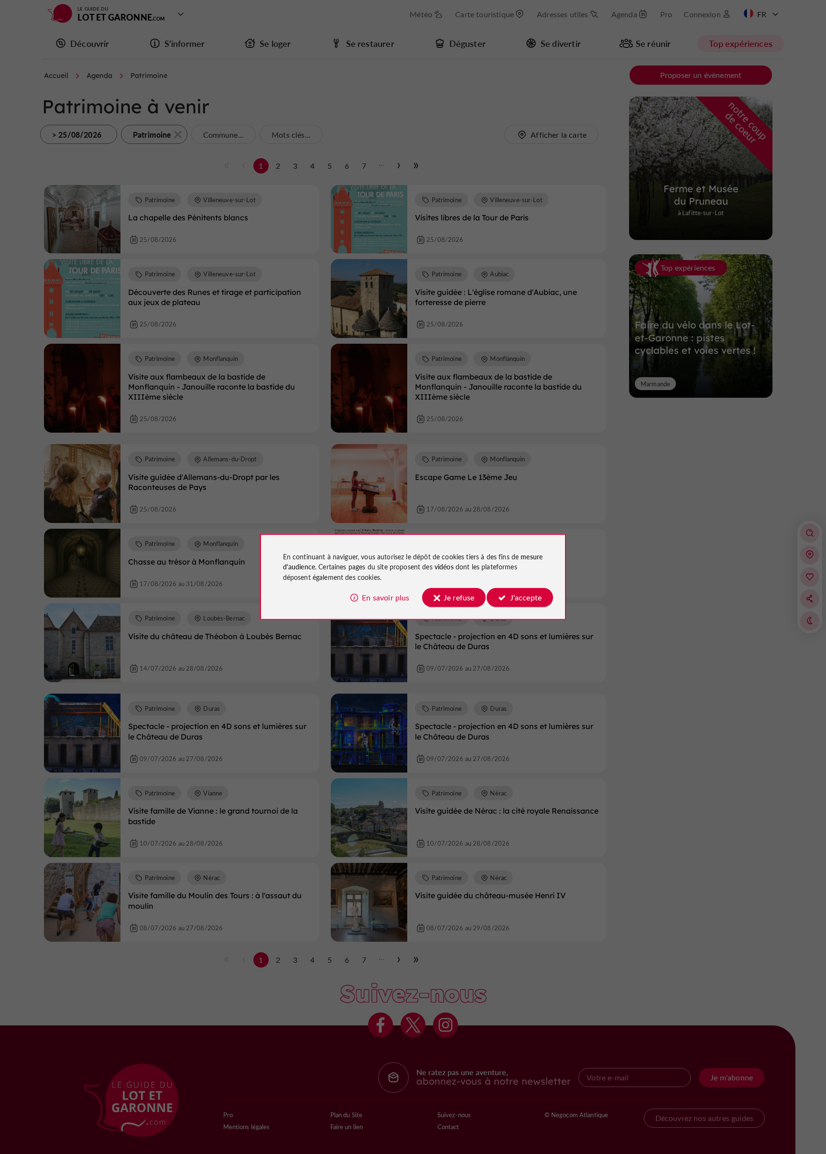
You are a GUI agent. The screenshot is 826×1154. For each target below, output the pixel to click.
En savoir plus (385, 597)
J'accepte (526, 597)
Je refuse (459, 597)
